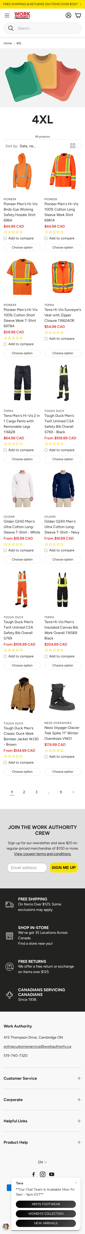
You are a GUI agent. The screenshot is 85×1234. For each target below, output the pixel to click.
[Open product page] (22, 176)
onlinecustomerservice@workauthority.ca (37, 1046)
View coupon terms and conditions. (42, 854)
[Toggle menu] (7, 15)
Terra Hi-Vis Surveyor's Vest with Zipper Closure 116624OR (62, 315)
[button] (42, 28)
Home (8, 43)
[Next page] (73, 792)
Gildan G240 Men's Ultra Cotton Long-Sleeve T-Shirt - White (22, 526)
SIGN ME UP (64, 867)
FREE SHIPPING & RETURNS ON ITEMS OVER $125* (40, 4)
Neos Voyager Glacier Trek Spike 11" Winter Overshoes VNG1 (61, 733)
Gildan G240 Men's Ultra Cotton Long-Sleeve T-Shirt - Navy (61, 526)
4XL (19, 43)
